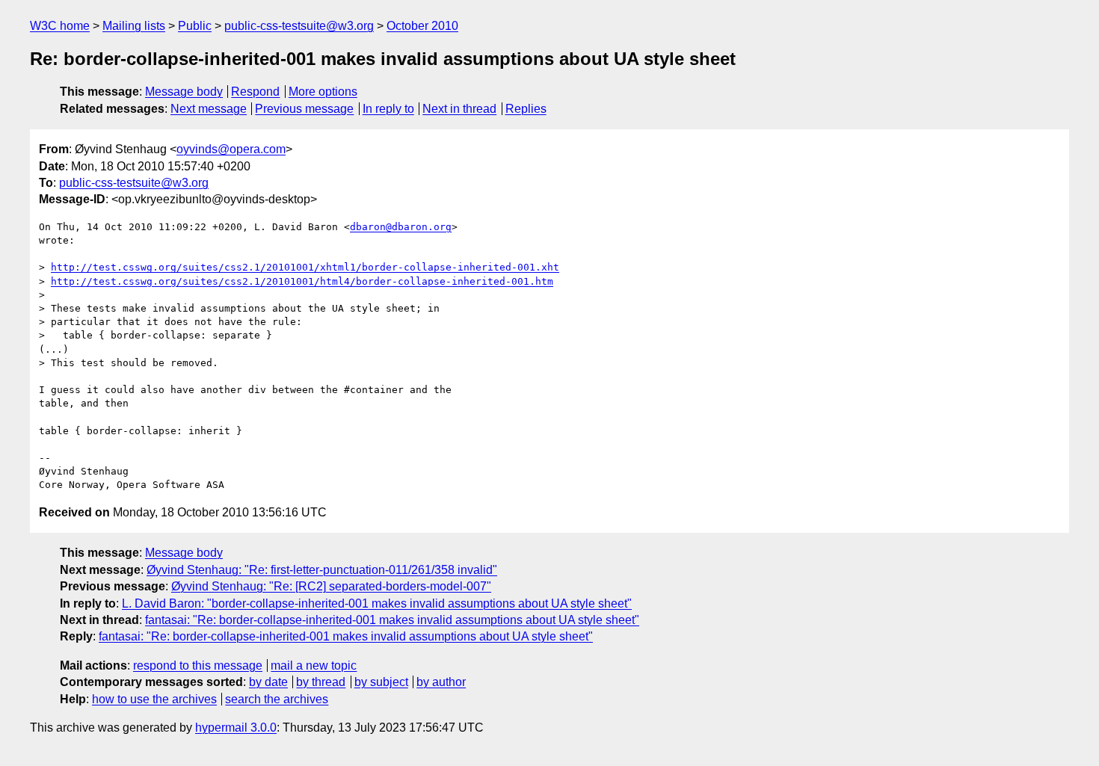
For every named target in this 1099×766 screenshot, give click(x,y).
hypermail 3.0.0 (236, 727)
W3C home (60, 25)
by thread (320, 682)
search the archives (276, 699)
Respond (255, 91)
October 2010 (422, 25)
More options (323, 91)
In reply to (388, 108)
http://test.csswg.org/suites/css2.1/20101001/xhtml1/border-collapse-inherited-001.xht (305, 267)
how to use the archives (154, 699)
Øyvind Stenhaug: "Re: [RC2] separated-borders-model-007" (331, 586)
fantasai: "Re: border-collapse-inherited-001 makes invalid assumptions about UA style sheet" (392, 620)
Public (195, 25)
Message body (184, 91)
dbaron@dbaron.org (401, 226)
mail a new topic (314, 665)
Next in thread (459, 108)
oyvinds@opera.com (231, 149)
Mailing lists (133, 25)
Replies (526, 108)
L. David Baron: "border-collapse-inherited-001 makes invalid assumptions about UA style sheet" (377, 603)
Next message (208, 108)
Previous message (304, 108)
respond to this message (197, 665)
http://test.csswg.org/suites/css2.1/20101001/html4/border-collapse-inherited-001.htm (302, 281)
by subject (381, 682)
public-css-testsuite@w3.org (299, 25)
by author (441, 682)
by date (268, 682)
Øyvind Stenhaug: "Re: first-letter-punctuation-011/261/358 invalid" (322, 569)
